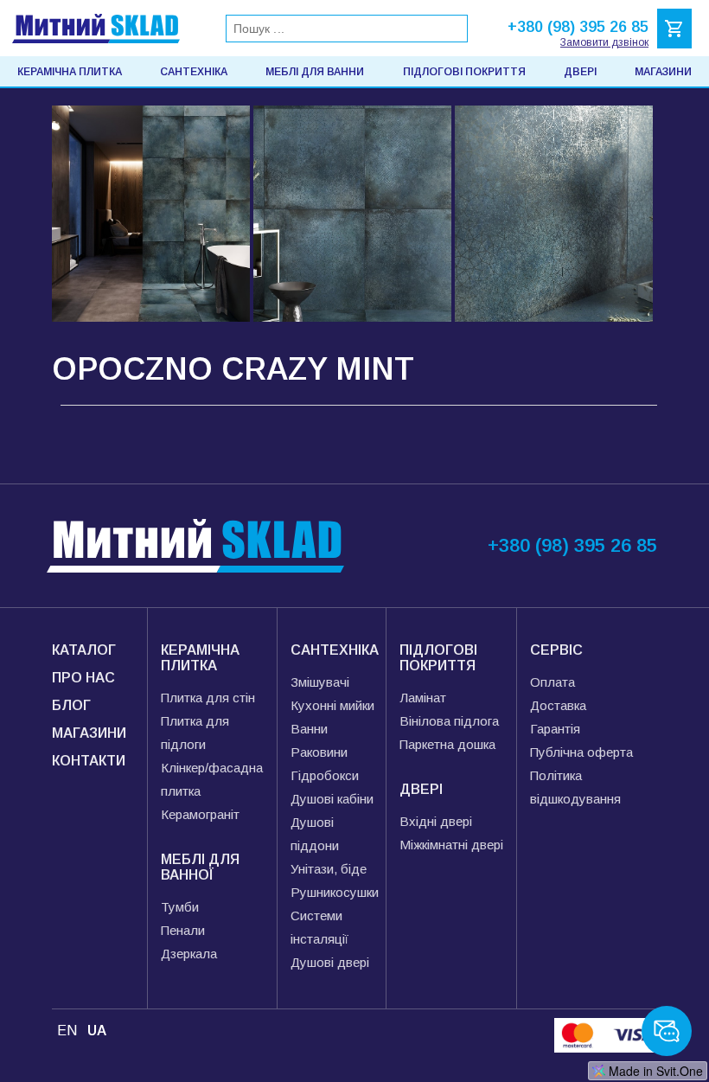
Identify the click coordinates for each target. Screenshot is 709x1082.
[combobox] (347, 28)
